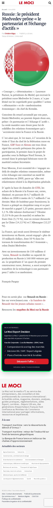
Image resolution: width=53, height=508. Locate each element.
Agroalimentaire (9, 452)
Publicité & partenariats (32, 494)
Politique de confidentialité (11, 499)
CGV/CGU (35, 496)
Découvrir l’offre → (26, 361)
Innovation (28, 471)
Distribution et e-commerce (13, 460)
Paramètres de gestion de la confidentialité (16, 501)
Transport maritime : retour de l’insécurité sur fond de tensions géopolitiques (25, 433)
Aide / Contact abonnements (12, 494)
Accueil (4, 9)
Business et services (10, 467)
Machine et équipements (40, 463)
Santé (29, 479)
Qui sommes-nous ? (9, 496)
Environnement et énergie (34, 460)
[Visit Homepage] (26, 2)
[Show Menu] (3, 3)
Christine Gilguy (10, 33)
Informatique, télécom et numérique (16, 463)
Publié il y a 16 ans (26, 33)
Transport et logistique (28, 467)
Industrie (21, 452)
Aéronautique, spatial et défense (14, 475)
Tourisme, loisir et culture (12, 471)
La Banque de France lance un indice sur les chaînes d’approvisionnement (24, 439)
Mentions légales (24, 496)
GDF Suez (15, 145)
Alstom (27, 145)
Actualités (12, 9)
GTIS (37, 188)
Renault (14, 255)
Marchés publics (40, 479)
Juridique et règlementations (13, 479)
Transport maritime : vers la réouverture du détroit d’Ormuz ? (24, 426)
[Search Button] (49, 3)
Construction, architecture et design (16, 456)
